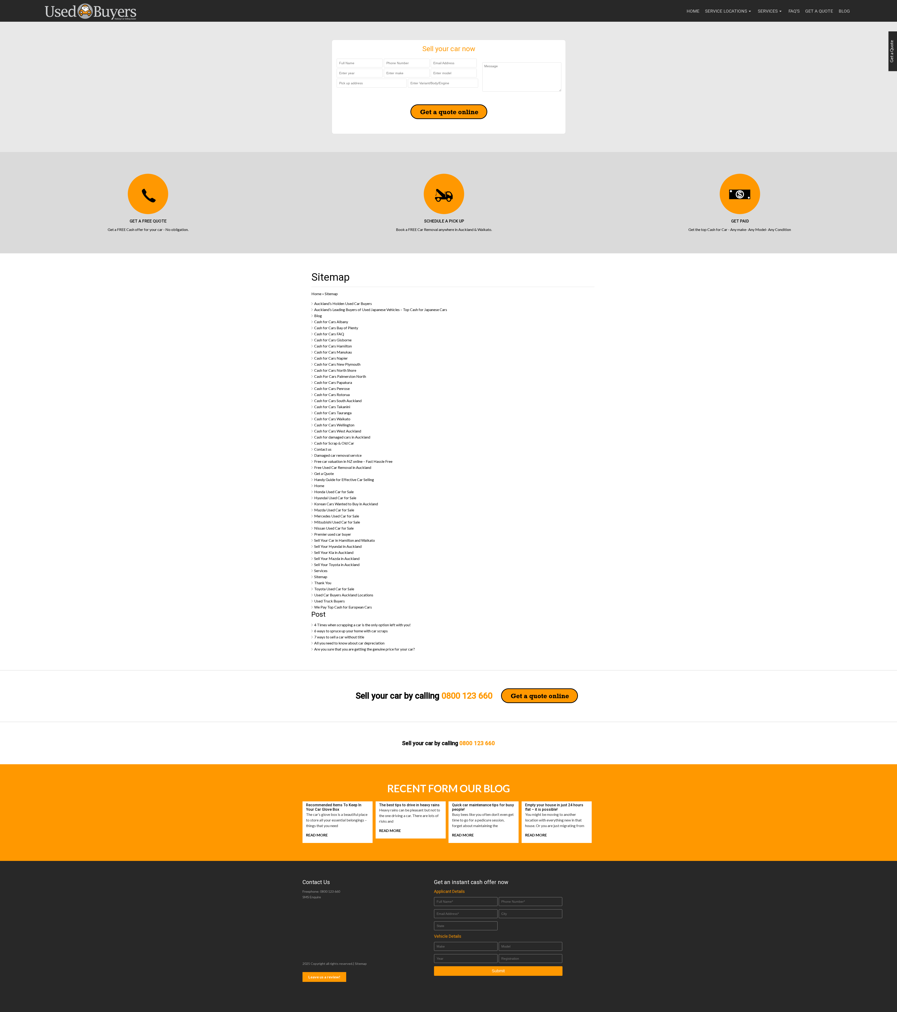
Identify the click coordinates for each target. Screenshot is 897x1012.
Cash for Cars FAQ (329, 334)
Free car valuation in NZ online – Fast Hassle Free (353, 461)
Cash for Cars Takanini (332, 406)
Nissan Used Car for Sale (334, 528)
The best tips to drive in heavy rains (409, 805)
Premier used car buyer (332, 534)
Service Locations (726, 11)
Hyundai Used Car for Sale (335, 497)
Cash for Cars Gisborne (333, 340)
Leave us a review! (324, 977)
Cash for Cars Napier (331, 358)
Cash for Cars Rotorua (332, 394)
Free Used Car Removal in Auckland (342, 467)
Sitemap (320, 576)
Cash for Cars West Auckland (337, 431)
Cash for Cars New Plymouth (337, 364)
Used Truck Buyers (329, 601)
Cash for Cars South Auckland (338, 400)
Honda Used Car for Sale (334, 491)
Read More (317, 835)
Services (768, 11)
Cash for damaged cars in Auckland (342, 437)
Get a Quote (819, 11)
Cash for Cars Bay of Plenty (336, 328)
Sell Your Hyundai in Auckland (338, 546)
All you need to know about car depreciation (349, 643)
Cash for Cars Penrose (332, 388)
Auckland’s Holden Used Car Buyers (343, 303)
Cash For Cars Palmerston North (340, 376)
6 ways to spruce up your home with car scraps (351, 631)
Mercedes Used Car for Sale (336, 516)
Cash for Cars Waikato (332, 419)
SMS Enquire (312, 897)
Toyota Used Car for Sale (334, 589)
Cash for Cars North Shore (335, 370)
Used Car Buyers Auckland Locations (343, 595)
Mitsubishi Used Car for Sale (337, 522)
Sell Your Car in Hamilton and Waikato (344, 540)
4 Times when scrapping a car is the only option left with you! (362, 625)
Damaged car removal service (338, 455)
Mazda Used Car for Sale (334, 510)
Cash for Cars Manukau (333, 352)
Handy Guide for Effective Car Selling (344, 479)
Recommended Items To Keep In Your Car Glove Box (333, 807)
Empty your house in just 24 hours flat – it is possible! (554, 807)
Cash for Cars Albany (331, 321)
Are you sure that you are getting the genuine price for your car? (364, 649)
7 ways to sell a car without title (339, 637)
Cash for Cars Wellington (334, 425)
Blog (844, 11)
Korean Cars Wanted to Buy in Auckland (346, 504)
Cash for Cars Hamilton (333, 346)
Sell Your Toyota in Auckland (337, 564)
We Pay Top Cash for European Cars (343, 607)
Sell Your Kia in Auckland (333, 552)
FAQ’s (794, 11)
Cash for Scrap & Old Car (334, 443)
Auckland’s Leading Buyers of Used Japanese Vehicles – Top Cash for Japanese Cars (380, 309)
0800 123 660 (466, 696)
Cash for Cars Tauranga (333, 412)
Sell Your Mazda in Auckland (337, 558)
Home (693, 11)
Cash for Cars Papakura (333, 382)
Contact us (322, 449)
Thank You (322, 582)
